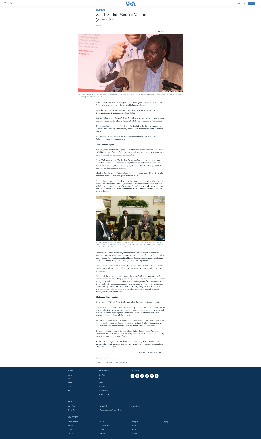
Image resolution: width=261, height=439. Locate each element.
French (70, 433)
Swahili (134, 433)
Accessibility (135, 406)
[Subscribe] (152, 376)
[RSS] (157, 376)
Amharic (71, 426)
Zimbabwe (100, 10)
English (70, 429)
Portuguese (135, 422)
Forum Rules (104, 406)
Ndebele (102, 379)
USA (69, 379)
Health (70, 390)
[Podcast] (147, 376)
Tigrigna (166, 422)
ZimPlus (102, 387)
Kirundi (102, 429)
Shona (101, 383)
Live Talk (102, 375)
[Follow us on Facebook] (132, 376)
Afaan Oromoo (73, 422)
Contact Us (71, 410)
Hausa (102, 422)
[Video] (239, 3)
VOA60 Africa (104, 394)
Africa (70, 375)
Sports (70, 387)
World (70, 383)
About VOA (71, 406)
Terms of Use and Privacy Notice (111, 410)
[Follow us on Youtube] (137, 376)
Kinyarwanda (104, 426)
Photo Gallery (103, 390)
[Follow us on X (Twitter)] (142, 376)
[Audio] (245, 3)
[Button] (161, 31)
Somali (133, 429)
